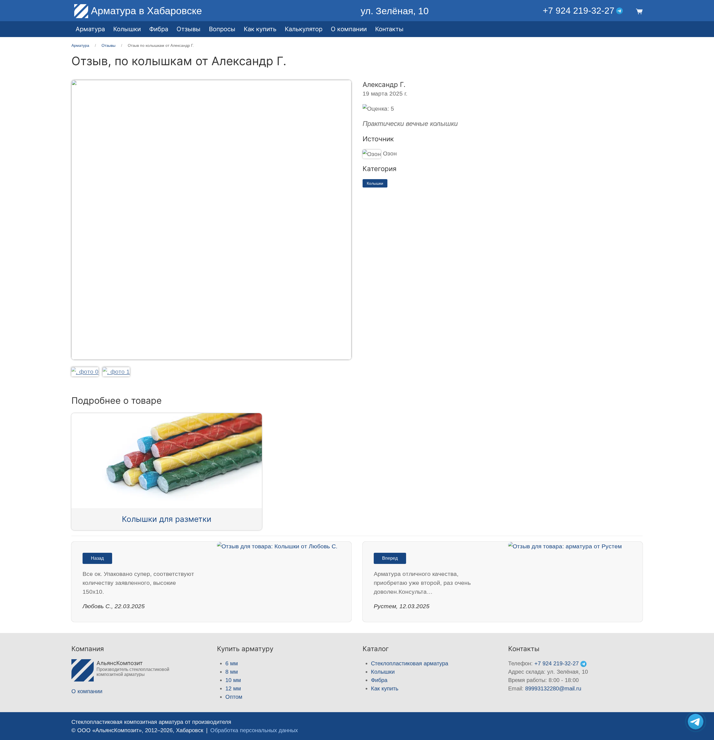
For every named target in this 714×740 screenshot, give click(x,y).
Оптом (233, 697)
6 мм (231, 663)
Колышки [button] (127, 29)
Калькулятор (303, 29)
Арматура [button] (90, 29)
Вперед (390, 558)
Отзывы (189, 29)
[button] (638, 11)
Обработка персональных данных (254, 730)
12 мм (233, 688)
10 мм (233, 680)
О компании (349, 29)
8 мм (231, 672)
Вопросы (222, 29)
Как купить (384, 688)
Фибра (158, 29)
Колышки (375, 183)
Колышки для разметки (166, 519)
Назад (97, 558)
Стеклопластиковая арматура (409, 663)
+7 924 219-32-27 (578, 11)
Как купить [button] (260, 29)
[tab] (84, 371)
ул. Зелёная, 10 (395, 11)
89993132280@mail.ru (553, 688)
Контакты (389, 29)
